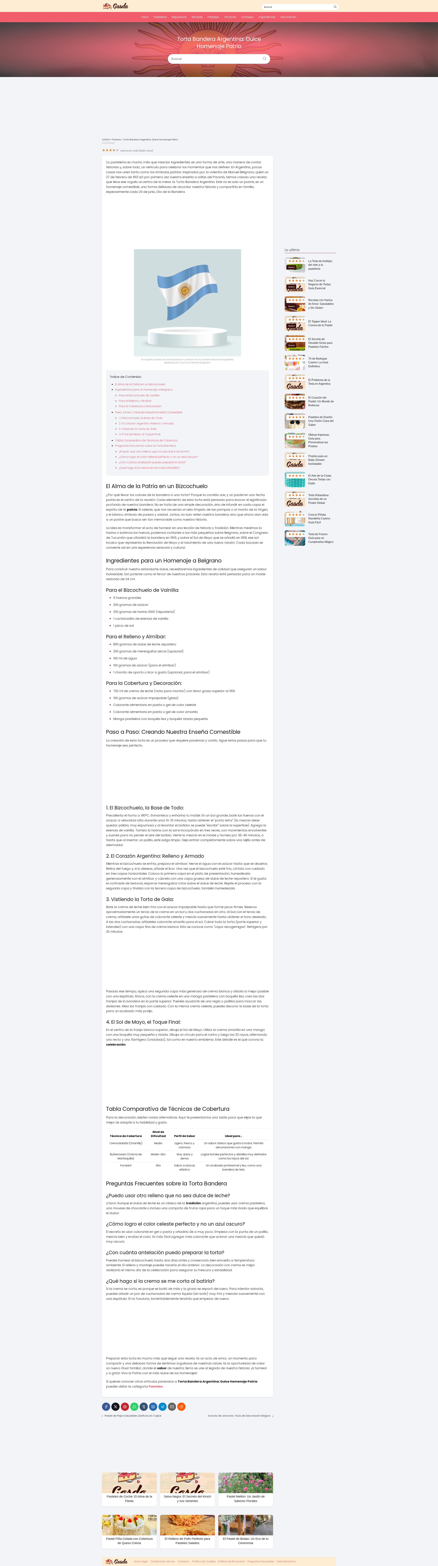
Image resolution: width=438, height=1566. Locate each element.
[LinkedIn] (153, 1407)
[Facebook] (106, 1407)
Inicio (145, 17)
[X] (115, 1407)
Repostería (179, 17)
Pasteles (213, 17)
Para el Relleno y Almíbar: (135, 401)
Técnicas (230, 17)
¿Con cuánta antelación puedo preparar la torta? (152, 462)
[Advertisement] (219, 110)
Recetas (197, 17)
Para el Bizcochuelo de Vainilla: (139, 395)
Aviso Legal (141, 1561)
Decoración (288, 17)
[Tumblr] (144, 1407)
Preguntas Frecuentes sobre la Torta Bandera (145, 446)
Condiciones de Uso (162, 1561)
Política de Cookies (204, 1561)
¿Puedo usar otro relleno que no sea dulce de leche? (154, 451)
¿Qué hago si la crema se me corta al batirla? (149, 468)
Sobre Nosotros (286, 1561)
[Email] (172, 1407)
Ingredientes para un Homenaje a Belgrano (144, 390)
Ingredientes (267, 17)
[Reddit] (181, 1407)
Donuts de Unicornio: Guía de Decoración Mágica (239, 1415)
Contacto (183, 1561)
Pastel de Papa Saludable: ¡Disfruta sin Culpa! (133, 1415)
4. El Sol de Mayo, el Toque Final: (140, 434)
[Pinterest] (125, 1407)
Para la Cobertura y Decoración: (140, 406)
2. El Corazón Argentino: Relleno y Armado (146, 423)
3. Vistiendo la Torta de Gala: (138, 429)
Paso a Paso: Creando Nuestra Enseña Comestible (148, 412)
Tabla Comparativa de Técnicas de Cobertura (146, 440)
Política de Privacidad (231, 1561)
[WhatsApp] (134, 1407)
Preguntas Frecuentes (260, 1561)
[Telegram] (162, 1407)
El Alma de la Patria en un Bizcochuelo (140, 384)
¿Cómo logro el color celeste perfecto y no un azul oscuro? (158, 457)
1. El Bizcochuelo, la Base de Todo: (141, 418)
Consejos (247, 17)
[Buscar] (335, 7)
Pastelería (160, 17)
